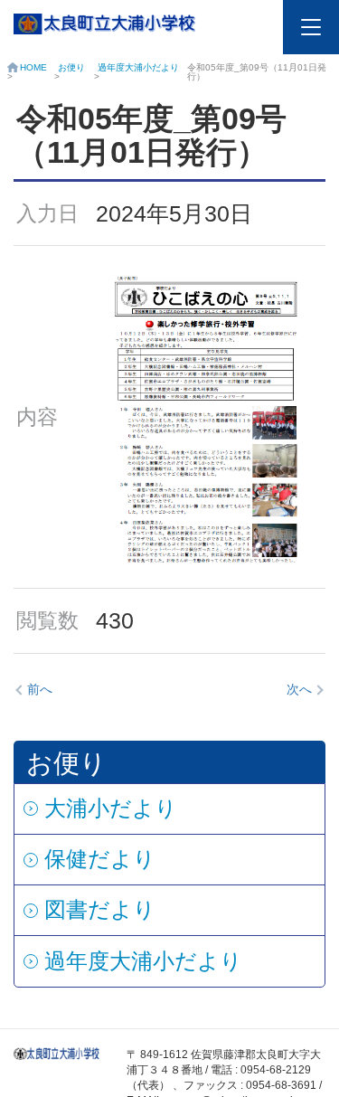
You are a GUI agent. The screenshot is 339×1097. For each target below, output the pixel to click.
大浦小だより (110, 808)
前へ (39, 689)
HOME (33, 67)
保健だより (99, 858)
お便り (71, 67)
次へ (299, 689)
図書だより (99, 909)
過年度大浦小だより (138, 67)
